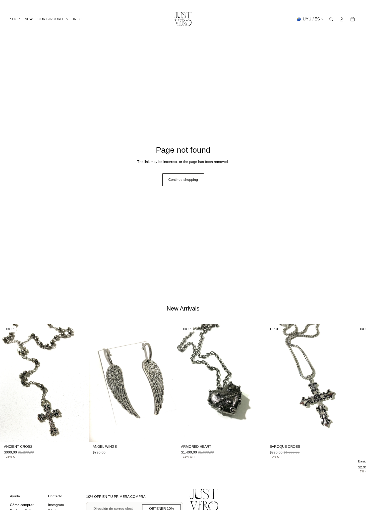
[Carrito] (352, 19)
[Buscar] (331, 19)
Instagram (56, 505)
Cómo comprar (22, 505)
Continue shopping (183, 180)
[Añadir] (80, 434)
